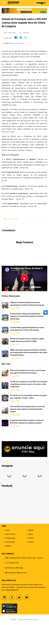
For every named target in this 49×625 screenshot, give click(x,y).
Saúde (16, 219)
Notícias (10, 219)
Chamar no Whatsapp (15, 568)
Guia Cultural (9, 542)
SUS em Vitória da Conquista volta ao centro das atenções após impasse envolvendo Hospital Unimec (27, 409)
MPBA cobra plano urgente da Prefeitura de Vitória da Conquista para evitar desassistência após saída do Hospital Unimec (28, 352)
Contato (31, 542)
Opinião (31, 530)
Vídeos (30, 534)
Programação (10, 538)
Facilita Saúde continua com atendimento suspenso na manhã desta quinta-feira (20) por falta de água (27, 316)
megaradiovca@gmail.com (17, 573)
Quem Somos (10, 534)
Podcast (31, 538)
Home (7, 530)
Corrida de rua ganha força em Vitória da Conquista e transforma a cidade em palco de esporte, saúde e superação (28, 384)
